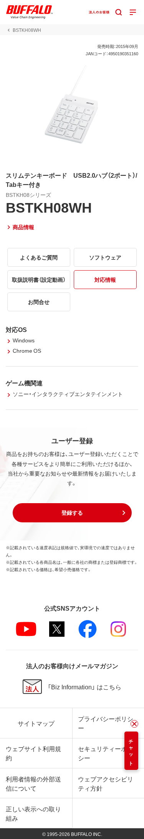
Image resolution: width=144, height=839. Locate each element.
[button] (72, 512)
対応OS (16, 329)
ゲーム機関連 (24, 382)
